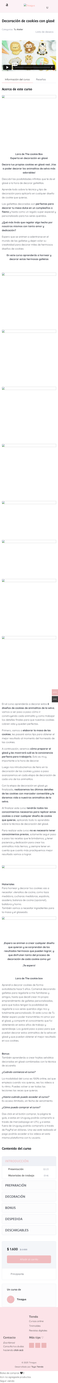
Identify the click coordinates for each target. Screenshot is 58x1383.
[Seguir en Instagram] (31, 1345)
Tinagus (21, 1299)
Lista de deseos (45, 31)
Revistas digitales (38, 1330)
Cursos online (36, 1321)
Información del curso (17, 79)
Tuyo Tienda (37, 1366)
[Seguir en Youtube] (43, 1345)
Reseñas (41, 79)
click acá (18, 1350)
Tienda (33, 1316)
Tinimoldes (35, 1325)
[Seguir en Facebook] (37, 1345)
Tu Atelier (18, 29)
